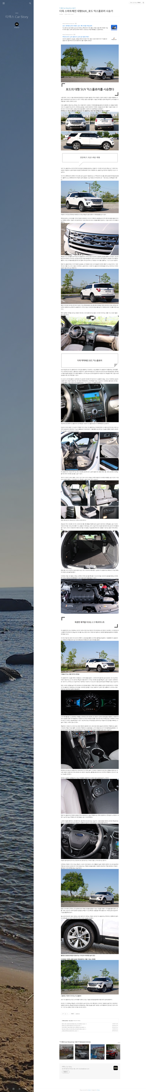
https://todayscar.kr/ (68, 34)
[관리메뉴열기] (143, 3)
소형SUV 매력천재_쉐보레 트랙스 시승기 (69, 1030)
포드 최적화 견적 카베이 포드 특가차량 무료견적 (77, 26)
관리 (26, 1088)
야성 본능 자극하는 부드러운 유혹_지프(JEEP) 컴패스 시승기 (73, 1029)
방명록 (14, 1088)
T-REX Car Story (65, 1020)
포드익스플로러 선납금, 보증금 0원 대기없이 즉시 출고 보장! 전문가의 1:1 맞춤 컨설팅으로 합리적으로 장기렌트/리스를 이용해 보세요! (85, 39)
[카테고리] (4, 3)
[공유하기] (65, 1014)
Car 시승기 (71, 1020)
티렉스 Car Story (16, 17)
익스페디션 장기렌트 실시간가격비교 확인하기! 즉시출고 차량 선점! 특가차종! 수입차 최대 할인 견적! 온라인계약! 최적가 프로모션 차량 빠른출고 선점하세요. (85, 28)
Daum (89, 1090)
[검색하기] (30, 3)
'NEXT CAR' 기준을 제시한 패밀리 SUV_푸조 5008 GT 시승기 (73, 1023)
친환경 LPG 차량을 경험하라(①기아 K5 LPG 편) (71, 1025)
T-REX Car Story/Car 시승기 (67, 8)
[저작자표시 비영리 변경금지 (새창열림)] (78, 1013)
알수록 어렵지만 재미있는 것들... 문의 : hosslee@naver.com (75, 1068)
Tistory (98, 1090)
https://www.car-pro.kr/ (68, 23)
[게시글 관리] (67, 1014)
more (119, 1042)
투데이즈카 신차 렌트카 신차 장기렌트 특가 (76, 37)
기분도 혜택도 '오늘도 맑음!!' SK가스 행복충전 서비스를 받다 (73, 1027)
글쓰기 (8, 1088)
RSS (20, 1088)
